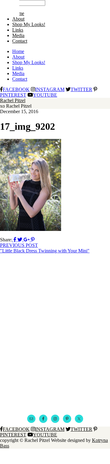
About (18, 18)
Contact (19, 41)
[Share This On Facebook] (14, 239)
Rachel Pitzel (12, 100)
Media (18, 35)
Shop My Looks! (28, 24)
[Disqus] (55, 330)
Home (18, 51)
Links (17, 30)
